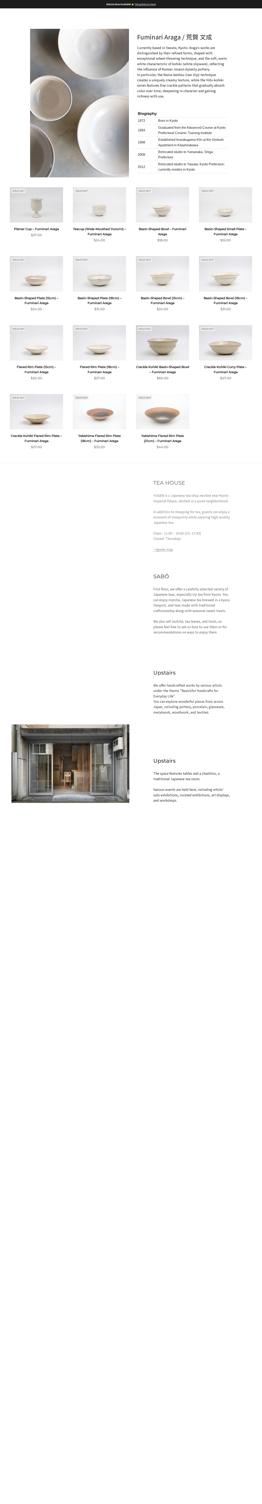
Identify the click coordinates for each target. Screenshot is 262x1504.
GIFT (206, 16)
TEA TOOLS (155, 16)
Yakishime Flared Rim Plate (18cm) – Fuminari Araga (99, 438)
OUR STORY (57, 16)
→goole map (163, 549)
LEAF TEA (106, 16)
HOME (33, 16)
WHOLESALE (39, 24)
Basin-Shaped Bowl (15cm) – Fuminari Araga (162, 300)
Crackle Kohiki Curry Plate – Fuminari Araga (225, 369)
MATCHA (82, 16)
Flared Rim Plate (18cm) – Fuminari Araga (99, 369)
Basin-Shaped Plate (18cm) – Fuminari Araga (100, 300)
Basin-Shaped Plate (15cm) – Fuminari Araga (36, 300)
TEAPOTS (130, 16)
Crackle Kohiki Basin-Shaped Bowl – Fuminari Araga (162, 369)
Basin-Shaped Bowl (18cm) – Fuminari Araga (225, 300)
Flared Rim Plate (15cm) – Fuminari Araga (36, 369)
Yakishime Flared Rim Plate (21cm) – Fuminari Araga (162, 438)
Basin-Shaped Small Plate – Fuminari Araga (225, 231)
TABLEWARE (183, 16)
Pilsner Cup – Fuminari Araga (36, 229)
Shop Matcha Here (145, 4)
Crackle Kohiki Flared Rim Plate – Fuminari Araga (36, 438)
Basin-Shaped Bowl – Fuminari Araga (162, 231)
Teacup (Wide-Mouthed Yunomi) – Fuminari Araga (99, 231)
